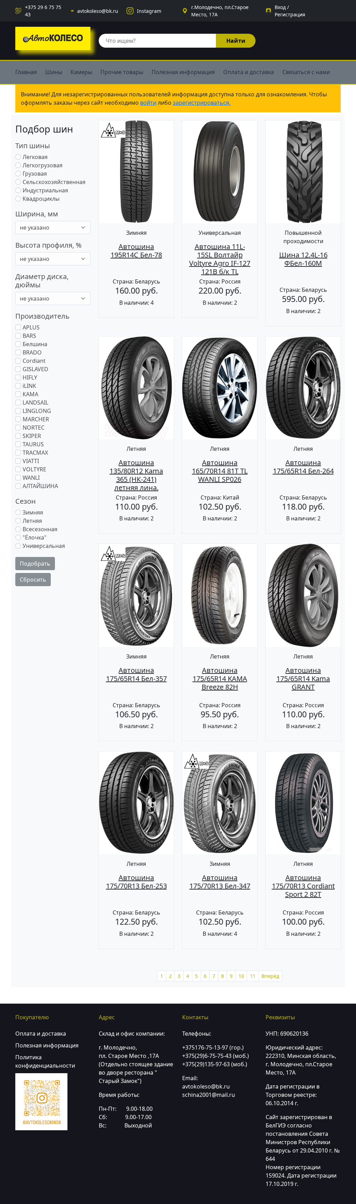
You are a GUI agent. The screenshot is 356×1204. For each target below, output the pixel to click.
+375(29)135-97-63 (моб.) (214, 1064)
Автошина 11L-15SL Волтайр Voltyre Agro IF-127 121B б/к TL (219, 259)
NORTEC (33, 427)
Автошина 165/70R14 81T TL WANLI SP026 (220, 471)
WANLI (31, 477)
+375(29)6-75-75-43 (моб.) (215, 1056)
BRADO (32, 352)
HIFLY (30, 377)
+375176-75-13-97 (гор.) (213, 1047)
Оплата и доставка (248, 72)
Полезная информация (183, 72)
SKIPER (32, 436)
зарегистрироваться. (201, 102)
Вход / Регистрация (290, 11)
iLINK (29, 386)
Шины (53, 72)
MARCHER (36, 419)
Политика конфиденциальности (45, 1061)
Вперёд (270, 976)
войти (148, 102)
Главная (26, 72)
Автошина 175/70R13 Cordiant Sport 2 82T (303, 886)
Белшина (35, 344)
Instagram (149, 11)
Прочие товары (121, 72)
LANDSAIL (35, 402)
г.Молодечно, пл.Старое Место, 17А (220, 11)
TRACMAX (35, 452)
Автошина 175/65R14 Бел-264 (303, 467)
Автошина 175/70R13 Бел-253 (136, 882)
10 (241, 976)
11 (253, 976)
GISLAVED (35, 369)
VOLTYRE (34, 469)
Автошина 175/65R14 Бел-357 (136, 674)
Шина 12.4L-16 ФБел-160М (303, 259)
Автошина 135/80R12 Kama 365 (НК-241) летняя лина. (136, 475)
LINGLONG (37, 411)
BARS (29, 336)
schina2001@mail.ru (208, 1095)
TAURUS (33, 444)
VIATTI (31, 461)
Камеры (81, 72)
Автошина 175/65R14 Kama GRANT (303, 678)
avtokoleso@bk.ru (97, 11)
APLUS (31, 327)
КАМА (30, 394)
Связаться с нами (306, 72)
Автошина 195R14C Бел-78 (136, 251)
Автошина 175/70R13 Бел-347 (219, 882)
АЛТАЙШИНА (40, 486)
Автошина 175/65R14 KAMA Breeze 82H (220, 678)
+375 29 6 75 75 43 (43, 11)
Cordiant (34, 361)
